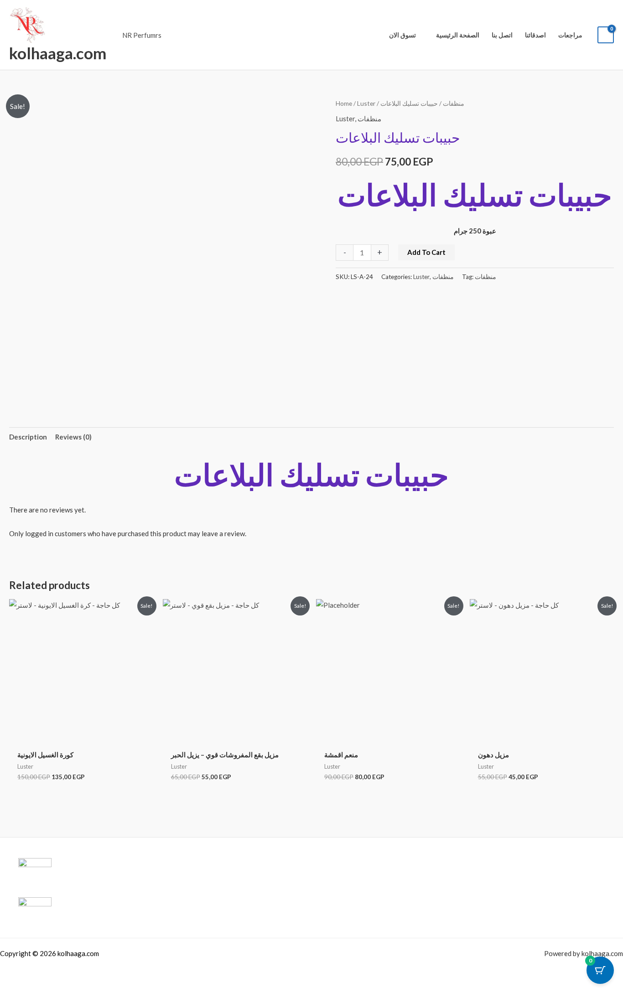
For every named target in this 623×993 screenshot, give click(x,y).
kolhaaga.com (57, 52)
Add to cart (426, 252)
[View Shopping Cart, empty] (605, 34)
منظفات (453, 103)
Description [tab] (28, 437)
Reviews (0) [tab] (73, 437)
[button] (420, 35)
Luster (366, 103)
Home (344, 103)
